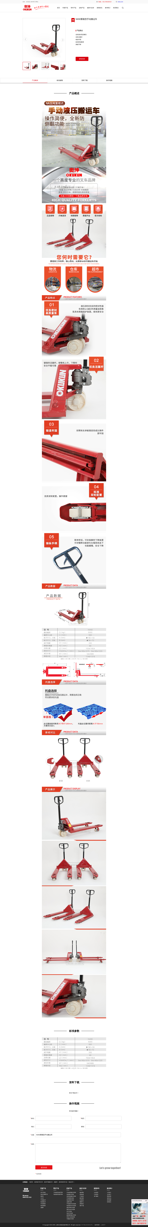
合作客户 (109, 1194)
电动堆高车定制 (70, 1200)
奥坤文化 (109, 1198)
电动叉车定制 (70, 1213)
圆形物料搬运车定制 (71, 1215)
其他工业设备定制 (71, 1217)
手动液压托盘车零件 (58, 1192)
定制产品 (81, 7)
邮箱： (83, 1126)
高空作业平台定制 (71, 1209)
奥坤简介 (107, 7)
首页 (58, 7)
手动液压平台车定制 (71, 1203)
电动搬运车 (43, 1201)
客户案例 (96, 1196)
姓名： (33, 1118)
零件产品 (73, 7)
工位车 (42, 1198)
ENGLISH (120, 1)
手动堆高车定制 (70, 1198)
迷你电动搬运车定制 (71, 1196)
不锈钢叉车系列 (70, 1218)
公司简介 (109, 1192)
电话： (83, 1118)
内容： (33, 1144)
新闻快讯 (99, 7)
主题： (33, 1135)
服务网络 (82, 1192)
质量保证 (82, 1203)
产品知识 (82, 1196)
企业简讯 (96, 1192)
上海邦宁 (103, 1225)
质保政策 (82, 1194)
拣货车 (42, 1196)
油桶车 (42, 1207)
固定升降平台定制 (71, 1207)
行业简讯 (96, 1194)
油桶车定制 (69, 1201)
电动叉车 (71, 1182)
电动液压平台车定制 (71, 1205)
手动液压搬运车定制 (71, 1192)
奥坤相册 (109, 1200)
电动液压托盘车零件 (58, 1194)
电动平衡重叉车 (44, 1194)
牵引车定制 (69, 1211)
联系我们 (116, 7)
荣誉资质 (109, 1196)
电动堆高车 (43, 1205)
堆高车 (31, 1182)
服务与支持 (90, 7)
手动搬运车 (43, 1200)
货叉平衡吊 (43, 1192)
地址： (33, 1126)
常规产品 (65, 7)
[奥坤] (139, 1213)
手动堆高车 (43, 1203)
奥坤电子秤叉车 (38, 1182)
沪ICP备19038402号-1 (87, 1225)
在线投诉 (82, 1200)
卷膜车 (56, 1182)
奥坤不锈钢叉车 (48, 1182)
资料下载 (82, 1205)
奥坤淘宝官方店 (63, 1182)
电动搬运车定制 (70, 1194)
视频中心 (82, 1201)
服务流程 (82, 1198)
